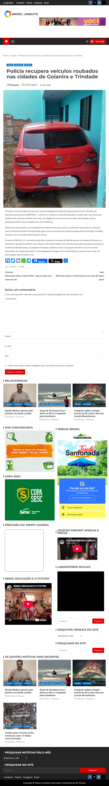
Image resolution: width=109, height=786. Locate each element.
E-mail (8, 346)
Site (6, 355)
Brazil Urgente (18, 25)
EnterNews (67, 782)
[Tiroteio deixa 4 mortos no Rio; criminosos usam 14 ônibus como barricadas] (19, 716)
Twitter (29, 3)
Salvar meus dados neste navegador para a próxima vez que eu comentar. (41, 365)
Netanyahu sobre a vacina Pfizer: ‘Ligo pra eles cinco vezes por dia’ (28, 275)
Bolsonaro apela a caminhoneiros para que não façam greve (80, 275)
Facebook (20, 3)
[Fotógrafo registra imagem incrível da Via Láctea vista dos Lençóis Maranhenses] (89, 395)
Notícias (18, 65)
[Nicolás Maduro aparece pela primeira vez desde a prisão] (19, 395)
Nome (8, 336)
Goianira (12, 267)
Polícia (28, 65)
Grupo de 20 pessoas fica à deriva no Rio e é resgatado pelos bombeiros (53, 413)
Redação (14, 84)
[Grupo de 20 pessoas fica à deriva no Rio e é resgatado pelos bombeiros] (54, 395)
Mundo (9, 404)
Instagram (38, 3)
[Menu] (12, 41)
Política (28, 404)
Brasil (43, 404)
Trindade (21, 267)
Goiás (10, 65)
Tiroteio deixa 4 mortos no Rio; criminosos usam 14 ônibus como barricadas (19, 736)
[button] (12, 41)
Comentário (11, 298)
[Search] (87, 41)
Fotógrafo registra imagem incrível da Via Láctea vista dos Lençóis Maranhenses (89, 413)
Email (46, 3)
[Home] (6, 41)
